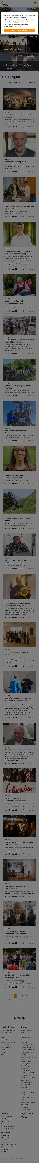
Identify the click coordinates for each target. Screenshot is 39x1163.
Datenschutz (18, 26)
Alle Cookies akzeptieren (19, 30)
